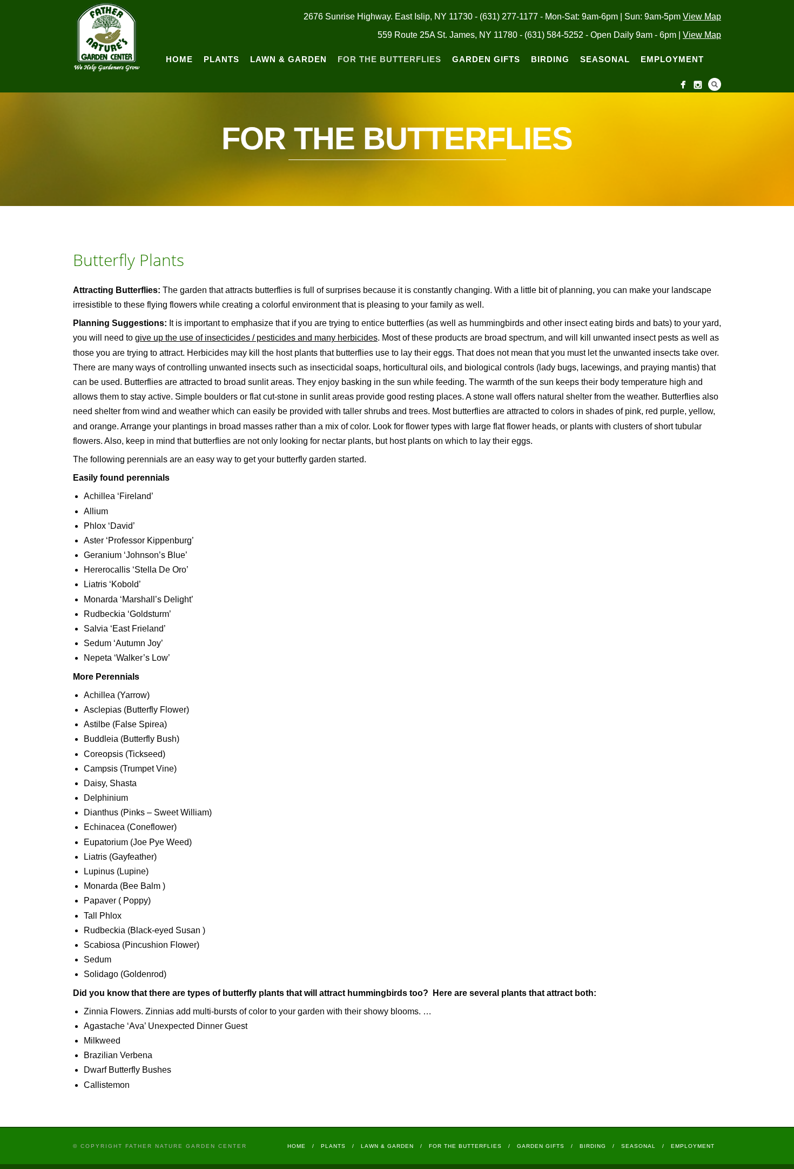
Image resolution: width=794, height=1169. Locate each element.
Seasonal (605, 59)
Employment (672, 59)
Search (714, 84)
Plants (221, 59)
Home (179, 59)
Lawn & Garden (288, 59)
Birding (550, 59)
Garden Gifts (486, 59)
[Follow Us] (697, 84)
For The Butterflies (389, 59)
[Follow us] (683, 84)
